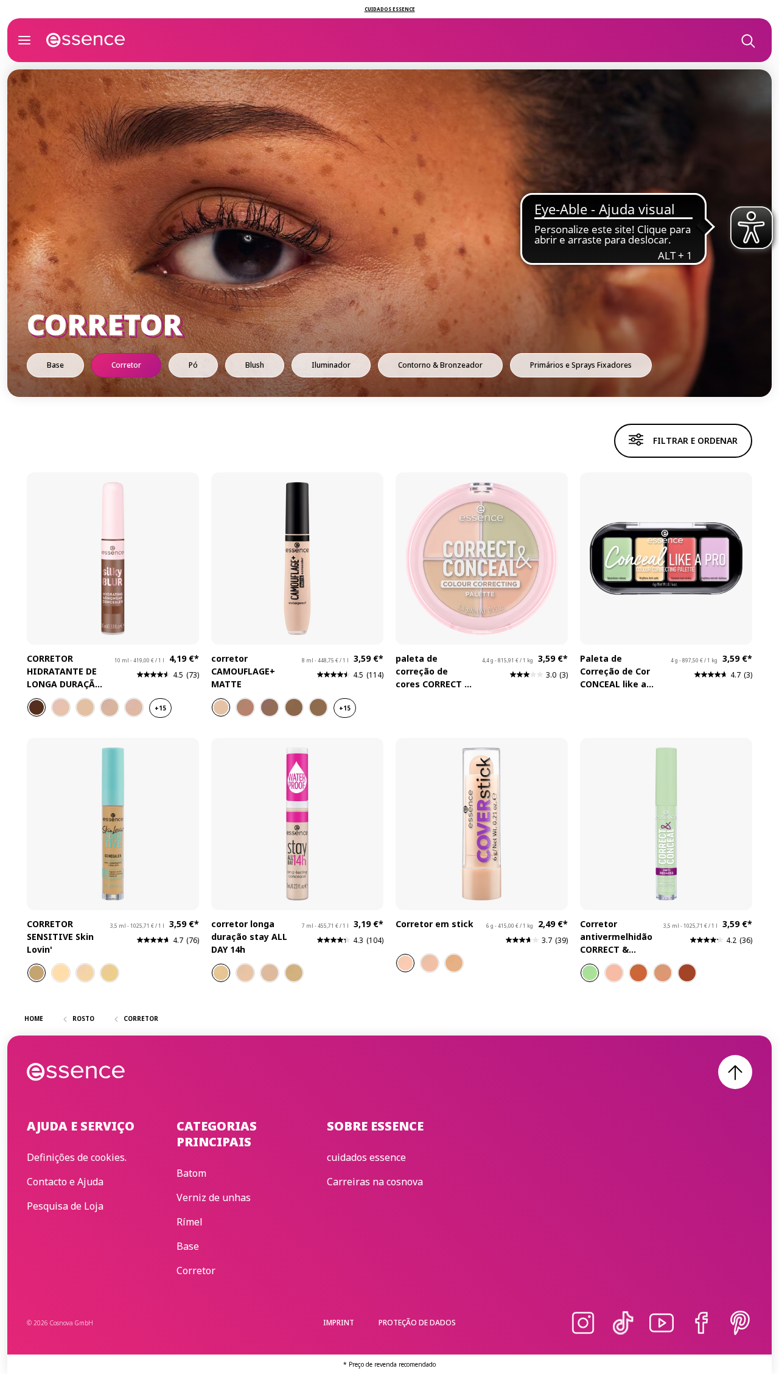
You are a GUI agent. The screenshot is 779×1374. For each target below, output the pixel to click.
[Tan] (638, 973)
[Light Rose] (245, 973)
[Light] (85, 973)
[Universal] (589, 973)
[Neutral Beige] (269, 973)
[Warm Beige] (294, 973)
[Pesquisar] (747, 40)
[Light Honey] (221, 973)
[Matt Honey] (454, 963)
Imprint (338, 1322)
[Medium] (109, 973)
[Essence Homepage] (85, 40)
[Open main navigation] (24, 40)
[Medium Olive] (36, 973)
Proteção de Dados (417, 1322)
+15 (160, 708)
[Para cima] (735, 1072)
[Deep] (687, 973)
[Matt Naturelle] (405, 963)
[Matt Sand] (429, 963)
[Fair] (61, 973)
